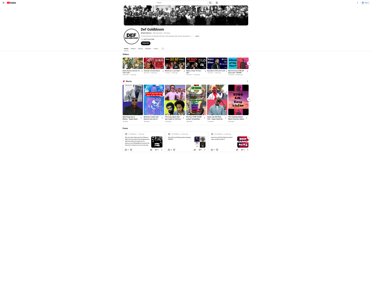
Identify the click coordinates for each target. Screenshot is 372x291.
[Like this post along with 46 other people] (168, 149)
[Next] (249, 63)
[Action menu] (162, 150)
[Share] (151, 150)
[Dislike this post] (131, 149)
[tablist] (186, 48)
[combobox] (182, 3)
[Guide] (3, 3)
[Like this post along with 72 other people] (125, 149)
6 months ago (227, 134)
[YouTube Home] (11, 2)
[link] (143, 142)
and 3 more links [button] (149, 39)
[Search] (210, 3)
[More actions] (142, 71)
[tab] (126, 48)
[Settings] (357, 3)
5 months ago (184, 134)
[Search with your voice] (217, 3)
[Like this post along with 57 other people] (211, 149)
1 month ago (141, 134)
